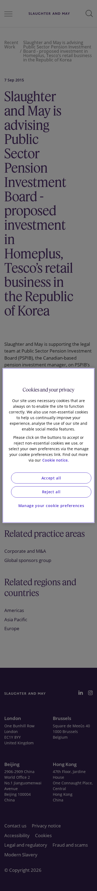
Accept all (51, 478)
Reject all (51, 491)
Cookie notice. (55, 460)
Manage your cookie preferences (51, 505)
